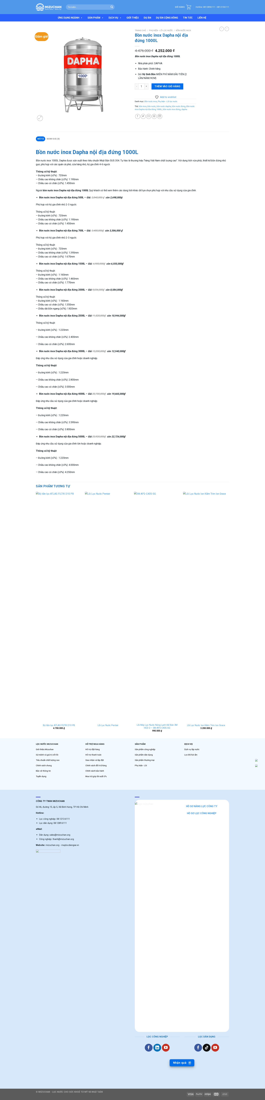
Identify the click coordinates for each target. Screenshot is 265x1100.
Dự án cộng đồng (167, 17)
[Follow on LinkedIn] (157, 1048)
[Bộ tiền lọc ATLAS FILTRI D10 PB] (59, 607)
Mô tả (40, 139)
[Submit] (111, 7)
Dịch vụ (113, 17)
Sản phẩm (94, 17)
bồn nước (151, 106)
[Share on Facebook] (137, 116)
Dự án (147, 17)
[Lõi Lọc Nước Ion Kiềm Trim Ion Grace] (206, 607)
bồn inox (142, 106)
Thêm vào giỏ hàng (167, 86)
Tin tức (188, 17)
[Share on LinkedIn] (159, 116)
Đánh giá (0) (53, 139)
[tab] (40, 138)
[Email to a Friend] (148, 116)
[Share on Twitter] (143, 116)
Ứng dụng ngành (68, 17)
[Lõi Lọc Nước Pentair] (108, 607)
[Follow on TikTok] (207, 1048)
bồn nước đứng (178, 106)
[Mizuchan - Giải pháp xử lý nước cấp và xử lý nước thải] (48, 7)
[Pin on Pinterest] (154, 116)
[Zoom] (40, 118)
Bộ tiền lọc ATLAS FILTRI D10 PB (59, 725)
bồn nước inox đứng (172, 109)
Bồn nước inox (183, 30)
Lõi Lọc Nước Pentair (108, 725)
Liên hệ (202, 17)
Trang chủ (140, 30)
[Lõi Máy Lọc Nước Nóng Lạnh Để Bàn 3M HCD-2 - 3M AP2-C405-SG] (157, 607)
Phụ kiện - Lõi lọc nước (161, 30)
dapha (184, 109)
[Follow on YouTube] (166, 1048)
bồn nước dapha (164, 106)
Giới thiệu (133, 17)
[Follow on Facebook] (149, 1048)
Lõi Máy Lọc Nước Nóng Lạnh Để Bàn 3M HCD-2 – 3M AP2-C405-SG (157, 726)
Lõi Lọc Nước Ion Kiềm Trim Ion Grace (206, 725)
